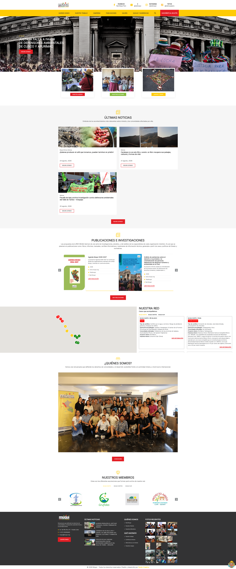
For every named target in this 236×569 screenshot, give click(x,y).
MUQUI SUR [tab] (161, 314)
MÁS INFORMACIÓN (177, 338)
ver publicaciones (118, 297)
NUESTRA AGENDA (77, 94)
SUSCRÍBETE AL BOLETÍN (169, 13)
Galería (124, 13)
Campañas (96, 13)
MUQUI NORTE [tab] (143, 314)
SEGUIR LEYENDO (67, 165)
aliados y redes (158, 94)
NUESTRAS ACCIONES (118, 94)
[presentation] (59, 270)
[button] (4, 44)
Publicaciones (111, 13)
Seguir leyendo (26, 51)
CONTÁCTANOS (64, 539)
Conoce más (118, 459)
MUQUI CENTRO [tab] (152, 314)
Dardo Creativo (143, 567)
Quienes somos (64, 13)
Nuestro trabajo (81, 13)
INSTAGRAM (153, 4)
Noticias (70, 150)
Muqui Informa (63, 150)
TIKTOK (169, 4)
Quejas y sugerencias (141, 13)
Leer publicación (93, 278)
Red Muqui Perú (121, 6)
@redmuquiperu (169, 6)
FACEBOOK (121, 4)
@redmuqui (137, 6)
